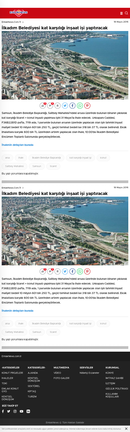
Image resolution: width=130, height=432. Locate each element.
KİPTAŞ (32, 391)
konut (103, 158)
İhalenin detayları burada (17, 145)
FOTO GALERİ (61, 378)
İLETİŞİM (110, 383)
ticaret (53, 166)
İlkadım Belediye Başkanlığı (46, 158)
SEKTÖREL (34, 386)
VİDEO (57, 373)
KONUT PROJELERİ (12, 373)
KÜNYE (110, 373)
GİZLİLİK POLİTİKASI (117, 389)
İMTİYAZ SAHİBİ (114, 378)
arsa (7, 158)
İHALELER (7, 378)
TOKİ (4, 383)
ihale (20, 158)
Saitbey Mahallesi (14, 166)
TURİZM (32, 397)
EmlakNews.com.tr (11, 22)
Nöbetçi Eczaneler (89, 373)
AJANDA (33, 373)
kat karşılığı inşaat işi (80, 158)
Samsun (36, 166)
